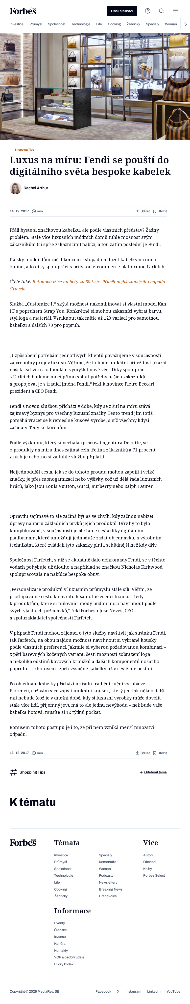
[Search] (161, 11)
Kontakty (61, 950)
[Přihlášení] (148, 11)
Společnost (56, 24)
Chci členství (122, 11)
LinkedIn (154, 991)
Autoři (148, 855)
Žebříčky (133, 24)
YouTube (173, 991)
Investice (17, 24)
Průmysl (35, 24)
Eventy (59, 923)
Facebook (103, 991)
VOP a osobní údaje (69, 957)
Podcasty (106, 875)
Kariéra (60, 944)
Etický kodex (63, 964)
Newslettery (108, 882)
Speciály (152, 24)
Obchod (149, 862)
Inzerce (60, 937)
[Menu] (175, 11)
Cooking (114, 24)
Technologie (80, 24)
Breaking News (110, 889)
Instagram (133, 991)
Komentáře (107, 862)
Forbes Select (154, 875)
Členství (60, 930)
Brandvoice (108, 896)
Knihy (147, 869)
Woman (171, 24)
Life (99, 24)
